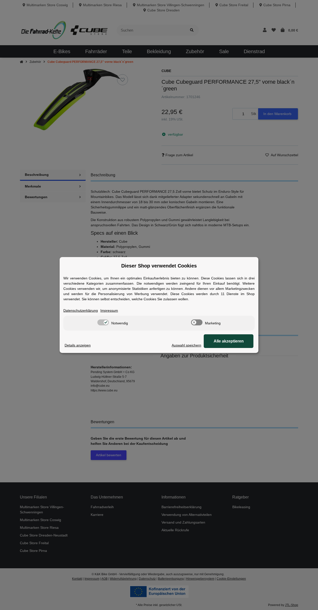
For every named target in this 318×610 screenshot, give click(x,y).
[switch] (103, 322)
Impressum (109, 310)
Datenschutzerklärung (80, 310)
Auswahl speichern (186, 345)
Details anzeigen (78, 345)
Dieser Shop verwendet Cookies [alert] (159, 265)
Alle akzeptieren (229, 341)
